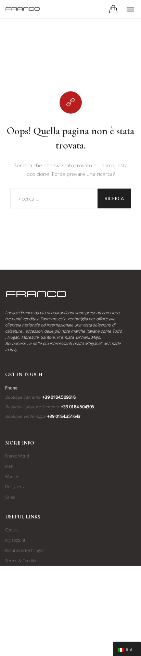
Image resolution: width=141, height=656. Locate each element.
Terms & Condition (22, 561)
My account (15, 540)
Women (12, 476)
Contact (12, 530)
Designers (14, 487)
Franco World (17, 456)
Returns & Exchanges (24, 550)
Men (9, 466)
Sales (10, 497)
